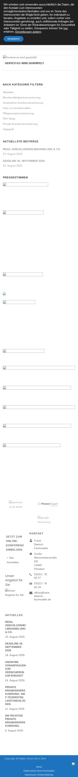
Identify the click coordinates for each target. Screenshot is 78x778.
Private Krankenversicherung (20, 123)
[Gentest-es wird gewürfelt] (39, 57)
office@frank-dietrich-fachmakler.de (42, 596)
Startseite (16, 48)
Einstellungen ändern (28, 31)
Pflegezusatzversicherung (18, 113)
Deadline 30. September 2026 (24, 160)
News (39, 767)
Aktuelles (8, 92)
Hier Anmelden (13, 560)
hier (65, 28)
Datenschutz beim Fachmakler (39, 771)
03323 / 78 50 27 (40, 576)
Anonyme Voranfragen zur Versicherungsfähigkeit (15, 669)
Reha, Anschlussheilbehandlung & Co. (32, 149)
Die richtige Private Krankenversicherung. (15, 720)
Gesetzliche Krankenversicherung (23, 102)
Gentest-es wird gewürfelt (24, 63)
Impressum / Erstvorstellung (39, 774)
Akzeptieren (13, 39)
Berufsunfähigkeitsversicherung (22, 97)
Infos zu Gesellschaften (17, 108)
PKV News (9, 118)
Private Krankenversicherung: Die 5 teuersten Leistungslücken (15, 696)
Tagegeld (8, 129)
